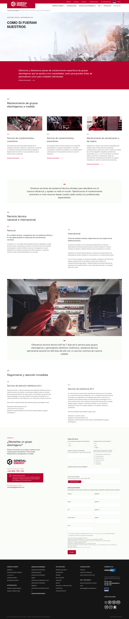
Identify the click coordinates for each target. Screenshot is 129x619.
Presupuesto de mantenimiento (103, 454)
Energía (58, 575)
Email (69, 501)
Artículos (76, 2)
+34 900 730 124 (93, 2)
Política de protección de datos (83, 547)
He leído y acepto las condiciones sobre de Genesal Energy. (92, 533)
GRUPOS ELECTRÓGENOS (38, 567)
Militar (58, 583)
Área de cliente (107, 2)
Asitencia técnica (100, 458)
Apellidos (97, 494)
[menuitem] (68, 2)
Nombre (70, 494)
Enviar (72, 552)
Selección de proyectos (87, 575)
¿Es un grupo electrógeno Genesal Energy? (78, 441)
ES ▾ (119, 2)
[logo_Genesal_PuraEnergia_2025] (21, 4)
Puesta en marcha (100, 460)
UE (114, 2)
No (70, 445)
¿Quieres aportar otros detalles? (77, 467)
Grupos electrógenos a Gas (40, 580)
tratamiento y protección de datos (97, 533)
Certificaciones (12, 577)
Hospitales (59, 588)
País (69, 525)
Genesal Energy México (14, 588)
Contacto (84, 2)
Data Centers (60, 577)
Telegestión (98, 463)
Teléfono (97, 501)
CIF (68, 509)
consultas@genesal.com (15, 487)
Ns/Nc (96, 447)
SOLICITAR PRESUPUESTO (38, 593)
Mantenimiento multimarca (88, 588)
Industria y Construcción (64, 585)
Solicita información (25, 80)
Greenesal (10, 575)
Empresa (97, 509)
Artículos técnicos (86, 572)
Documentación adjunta (74, 476)
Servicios (59, 580)
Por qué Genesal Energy (14, 572)
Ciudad (96, 517)
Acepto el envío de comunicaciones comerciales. (81, 535)
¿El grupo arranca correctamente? (102, 441)
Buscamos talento (12, 580)
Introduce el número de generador (76, 450)
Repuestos (98, 462)
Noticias (69, 2)
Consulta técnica (100, 456)
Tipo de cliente (71, 517)
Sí (69, 443)
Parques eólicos (61, 591)
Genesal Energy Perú (13, 591)
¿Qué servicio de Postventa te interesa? (102, 450)
